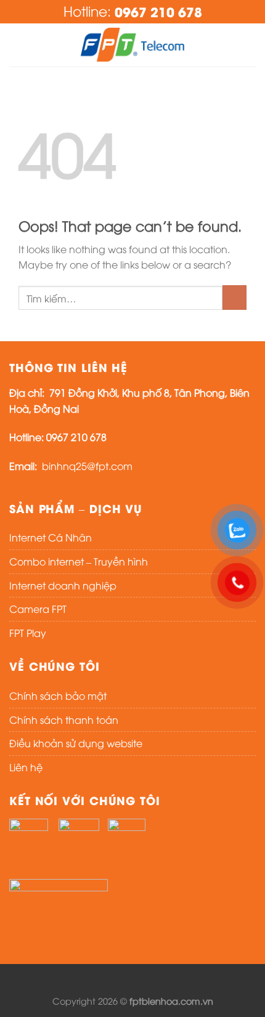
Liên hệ (26, 767)
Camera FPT (38, 608)
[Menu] (16, 45)
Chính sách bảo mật (58, 695)
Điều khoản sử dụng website (75, 743)
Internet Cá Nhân (50, 537)
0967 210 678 (158, 11)
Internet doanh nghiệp (62, 585)
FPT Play (27, 632)
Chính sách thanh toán (63, 719)
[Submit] (234, 297)
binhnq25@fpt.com (87, 465)
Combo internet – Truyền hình (78, 561)
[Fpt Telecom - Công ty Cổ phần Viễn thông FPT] (132, 45)
